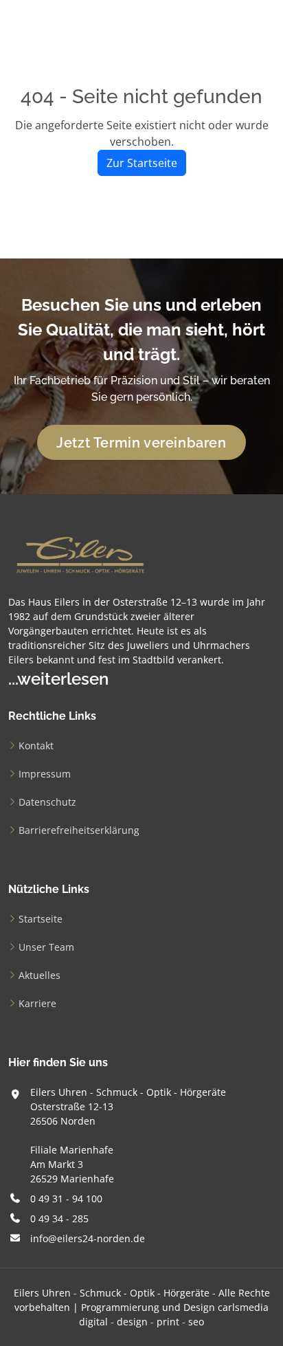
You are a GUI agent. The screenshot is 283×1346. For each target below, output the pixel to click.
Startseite (41, 918)
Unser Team (46, 946)
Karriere (37, 1003)
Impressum (45, 773)
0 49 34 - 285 (59, 1218)
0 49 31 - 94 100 (66, 1198)
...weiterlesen (58, 679)
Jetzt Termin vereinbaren (141, 442)
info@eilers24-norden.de (87, 1238)
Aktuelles (39, 975)
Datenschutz (47, 801)
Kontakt (36, 745)
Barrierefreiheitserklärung (79, 830)
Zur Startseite (141, 162)
